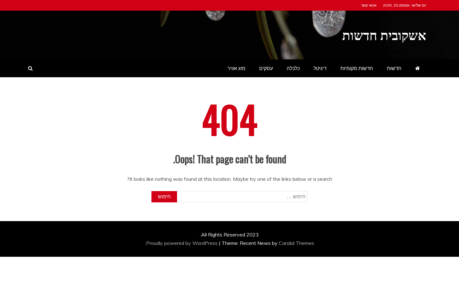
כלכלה (293, 68)
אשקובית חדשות (384, 34)
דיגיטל (320, 68)
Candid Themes (296, 243)
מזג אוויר (236, 68)
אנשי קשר (369, 5)
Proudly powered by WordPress (182, 243)
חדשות (394, 68)
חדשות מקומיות (356, 68)
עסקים (266, 68)
